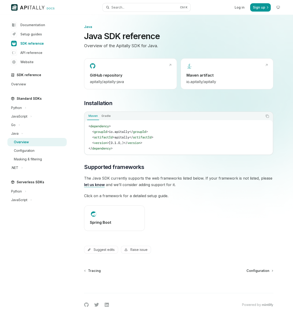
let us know (94, 184)
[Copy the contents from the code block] (267, 116)
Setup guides (31, 34)
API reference (31, 53)
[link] (130, 73)
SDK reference (32, 43)
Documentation (32, 25)
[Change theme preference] (278, 7)
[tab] (93, 116)
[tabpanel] (179, 137)
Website (27, 62)
